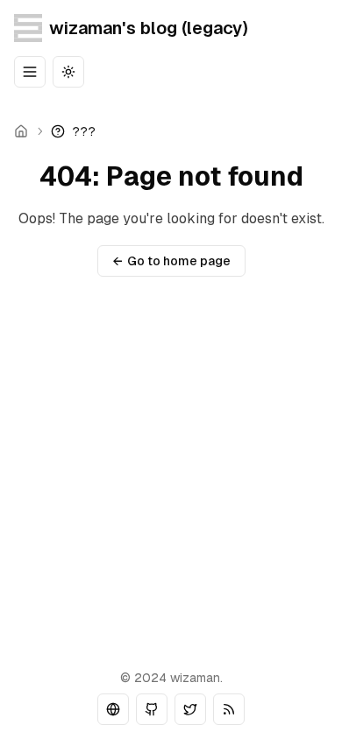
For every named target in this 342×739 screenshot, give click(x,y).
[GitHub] (151, 709)
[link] (73, 131)
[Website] (113, 709)
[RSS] (229, 709)
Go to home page (171, 261)
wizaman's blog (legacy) (148, 28)
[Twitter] (190, 709)
